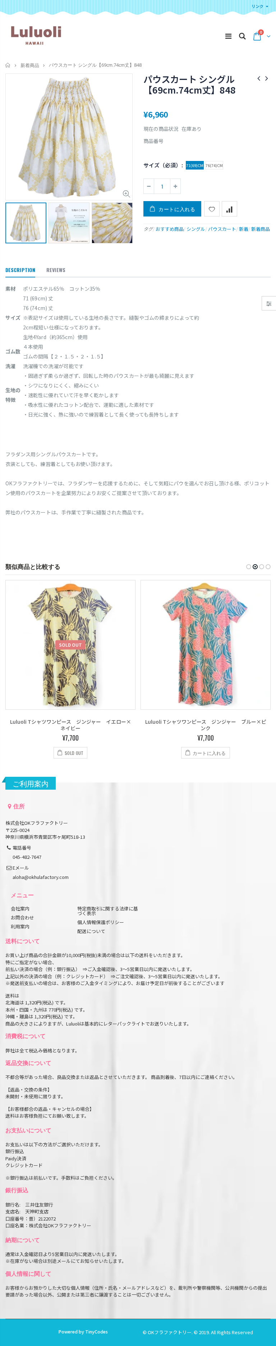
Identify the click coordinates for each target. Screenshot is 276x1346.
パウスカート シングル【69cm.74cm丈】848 (189, 84)
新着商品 (29, 65)
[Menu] (228, 35)
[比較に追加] (229, 209)
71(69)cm (194, 165)
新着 (243, 228)
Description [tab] (20, 270)
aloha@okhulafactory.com (41, 877)
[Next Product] (267, 77)
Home (8, 65)
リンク (257, 6)
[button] (248, 566)
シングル (196, 228)
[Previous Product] (259, 77)
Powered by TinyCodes (83, 1331)
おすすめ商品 (170, 228)
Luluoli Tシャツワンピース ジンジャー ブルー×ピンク (70, 725)
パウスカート (222, 228)
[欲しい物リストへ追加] (212, 209)
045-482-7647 (27, 856)
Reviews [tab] (55, 270)
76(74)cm (214, 165)
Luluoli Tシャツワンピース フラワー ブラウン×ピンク (205, 725)
